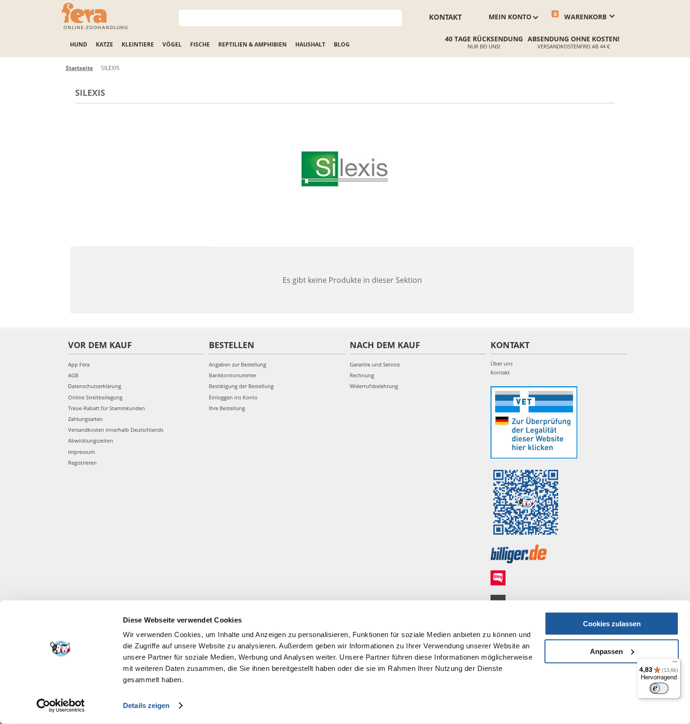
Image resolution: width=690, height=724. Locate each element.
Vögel (172, 44)
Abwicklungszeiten (90, 440)
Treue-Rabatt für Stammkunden (106, 408)
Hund (78, 44)
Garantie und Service (375, 364)
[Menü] (675, 664)
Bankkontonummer (232, 375)
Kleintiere (138, 44)
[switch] (659, 688)
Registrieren (82, 462)
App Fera (79, 364)
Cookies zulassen (612, 624)
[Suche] (395, 17)
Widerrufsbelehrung (374, 385)
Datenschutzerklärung (94, 385)
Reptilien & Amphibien (252, 44)
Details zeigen (146, 705)
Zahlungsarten (85, 418)
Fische (200, 44)
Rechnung (362, 375)
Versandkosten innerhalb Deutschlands (115, 429)
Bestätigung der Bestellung (241, 385)
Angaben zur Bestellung (237, 364)
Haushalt (310, 44)
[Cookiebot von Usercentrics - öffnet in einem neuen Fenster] (61, 706)
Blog (342, 44)
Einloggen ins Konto (233, 397)
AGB (73, 375)
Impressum (81, 451)
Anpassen (606, 651)
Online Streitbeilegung (95, 397)
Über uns (502, 363)
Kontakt (445, 17)
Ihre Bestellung (227, 408)
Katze (104, 44)
